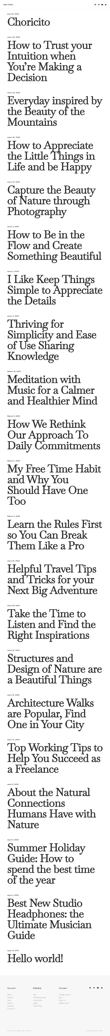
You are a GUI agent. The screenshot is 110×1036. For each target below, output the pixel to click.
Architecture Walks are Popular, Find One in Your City (50, 713)
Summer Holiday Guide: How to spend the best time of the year (51, 864)
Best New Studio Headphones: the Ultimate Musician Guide (49, 919)
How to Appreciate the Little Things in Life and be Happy (51, 155)
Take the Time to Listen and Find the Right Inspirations (51, 624)
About (9, 995)
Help (34, 995)
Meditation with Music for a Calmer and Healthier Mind (52, 390)
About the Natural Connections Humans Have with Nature (51, 808)
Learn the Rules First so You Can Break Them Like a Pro (54, 534)
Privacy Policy (37, 1000)
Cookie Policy (37, 1006)
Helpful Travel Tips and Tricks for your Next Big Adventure (52, 579)
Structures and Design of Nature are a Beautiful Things (54, 668)
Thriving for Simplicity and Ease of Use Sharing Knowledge (51, 340)
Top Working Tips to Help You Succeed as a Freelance (55, 758)
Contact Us (11, 1009)
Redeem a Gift (64, 1003)
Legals (35, 1003)
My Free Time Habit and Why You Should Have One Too (54, 485)
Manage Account (65, 995)
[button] (95, 4)
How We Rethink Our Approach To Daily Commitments (53, 434)
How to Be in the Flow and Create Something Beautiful (54, 245)
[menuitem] (95, 4)
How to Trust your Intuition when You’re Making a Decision (49, 61)
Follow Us (62, 1000)
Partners (10, 998)
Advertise (10, 1006)
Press (9, 1000)
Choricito (28, 22)
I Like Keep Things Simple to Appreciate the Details (54, 290)
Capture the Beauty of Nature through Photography (51, 200)
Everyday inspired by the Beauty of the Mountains (54, 111)
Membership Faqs (39, 998)
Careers (10, 1003)
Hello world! (35, 958)
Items (61, 998)
